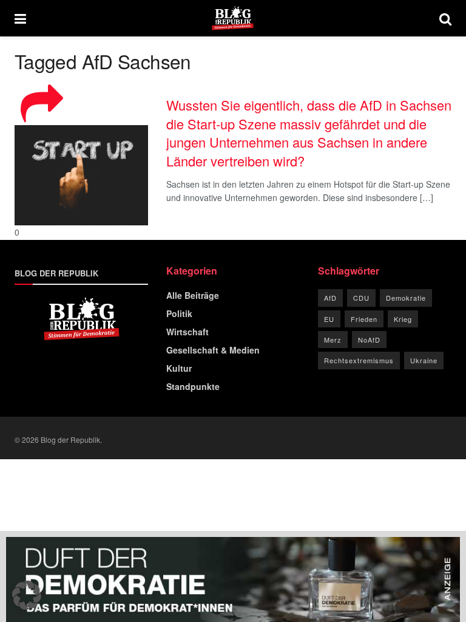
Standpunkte (193, 386)
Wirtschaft (187, 332)
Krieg (403, 319)
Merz (333, 339)
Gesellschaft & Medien (213, 350)
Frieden (364, 319)
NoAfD (369, 339)
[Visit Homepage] (233, 18)
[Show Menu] (20, 18)
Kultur (179, 368)
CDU (361, 297)
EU (329, 319)
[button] (26, 595)
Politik (179, 313)
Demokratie (406, 297)
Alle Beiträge (192, 295)
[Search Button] (445, 18)
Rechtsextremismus (359, 360)
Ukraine (423, 360)
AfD (330, 297)
